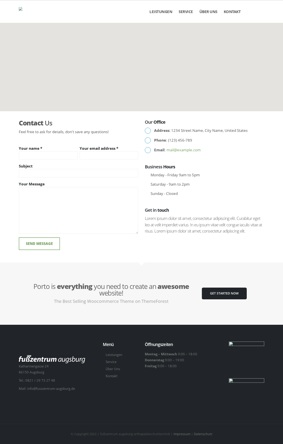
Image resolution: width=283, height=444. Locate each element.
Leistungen (160, 11)
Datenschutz (203, 434)
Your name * (30, 148)
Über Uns (208, 11)
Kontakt (232, 11)
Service (186, 11)
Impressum (182, 434)
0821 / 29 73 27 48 (40, 380)
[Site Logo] (48, 12)
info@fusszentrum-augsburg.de (51, 388)
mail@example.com (183, 149)
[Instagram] (261, 12)
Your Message (32, 183)
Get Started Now (224, 293)
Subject (26, 166)
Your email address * (99, 148)
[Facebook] (253, 12)
